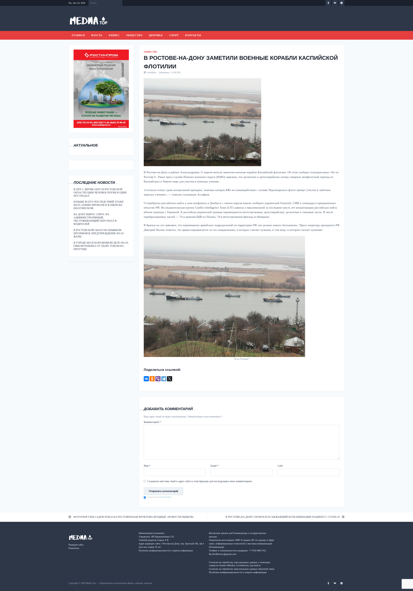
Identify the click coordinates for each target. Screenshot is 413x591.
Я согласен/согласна (296, 586)
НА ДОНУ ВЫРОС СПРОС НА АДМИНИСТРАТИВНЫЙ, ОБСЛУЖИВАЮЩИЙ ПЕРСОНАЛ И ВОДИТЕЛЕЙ (95, 219)
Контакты (193, 35)
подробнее (170, 586)
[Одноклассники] (152, 378)
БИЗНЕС (114, 35)
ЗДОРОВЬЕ (156, 35)
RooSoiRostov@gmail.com (222, 554)
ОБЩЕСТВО (134, 35)
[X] (169, 378)
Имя (147, 465)
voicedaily (151, 72)
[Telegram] (163, 378)
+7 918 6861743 (257, 550)
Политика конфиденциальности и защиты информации (238, 572)
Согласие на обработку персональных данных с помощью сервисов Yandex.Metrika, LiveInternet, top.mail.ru (239, 564)
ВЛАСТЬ (96, 35)
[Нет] (409, 586)
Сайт (280, 465)
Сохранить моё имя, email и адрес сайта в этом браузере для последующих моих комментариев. (199, 481)
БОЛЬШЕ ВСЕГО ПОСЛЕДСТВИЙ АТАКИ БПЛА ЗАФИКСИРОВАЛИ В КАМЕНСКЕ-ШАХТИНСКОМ (98, 205)
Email (214, 465)
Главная (78, 35)
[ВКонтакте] (146, 378)
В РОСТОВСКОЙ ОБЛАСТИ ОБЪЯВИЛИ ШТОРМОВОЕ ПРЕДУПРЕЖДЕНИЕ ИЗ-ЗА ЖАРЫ (99, 233)
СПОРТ (174, 35)
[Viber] (158, 378)
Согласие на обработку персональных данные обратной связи (241, 568)
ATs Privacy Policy (165, 497)
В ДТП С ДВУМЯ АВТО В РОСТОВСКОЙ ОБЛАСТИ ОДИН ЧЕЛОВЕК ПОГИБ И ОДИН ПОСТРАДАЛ (100, 192)
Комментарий (152, 422)
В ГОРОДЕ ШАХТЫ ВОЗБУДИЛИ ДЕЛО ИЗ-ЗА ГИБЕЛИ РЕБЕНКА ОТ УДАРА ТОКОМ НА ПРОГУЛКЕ (101, 245)
